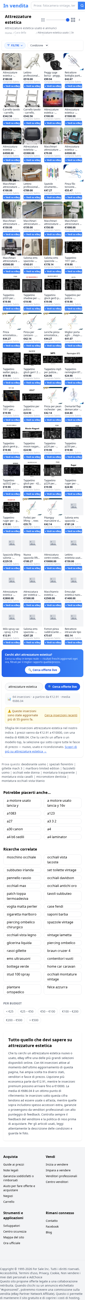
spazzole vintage (60, 922)
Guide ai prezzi (13, 1164)
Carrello (8, 1202)
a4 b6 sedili (15, 837)
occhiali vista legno (21, 935)
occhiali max (16, 885)
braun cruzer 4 (58, 950)
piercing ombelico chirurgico (21, 924)
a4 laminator (57, 837)
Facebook (52, 1226)
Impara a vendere (58, 1170)
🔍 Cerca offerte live (62, 687)
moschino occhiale (21, 857)
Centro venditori (57, 1182)
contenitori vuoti (60, 958)
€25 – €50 (26, 1011)
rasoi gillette (16, 950)
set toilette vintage (61, 870)
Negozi (8, 1196)
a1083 (11, 813)
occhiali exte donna (26, 772)
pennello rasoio (19, 878)
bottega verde (18, 966)
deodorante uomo (33, 764)
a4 (49, 829)
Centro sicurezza (14, 1231)
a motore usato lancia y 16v (59, 803)
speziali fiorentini (61, 764)
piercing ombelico (61, 943)
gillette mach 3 (12, 768)
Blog (49, 1232)
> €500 (33, 1020)
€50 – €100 (47, 1011)
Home (8, 33)
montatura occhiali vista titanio (23, 781)
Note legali (10, 1170)
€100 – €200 (70, 1011)
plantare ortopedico (15, 989)
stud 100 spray (18, 974)
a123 (51, 813)
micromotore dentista (51, 777)
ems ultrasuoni (18, 958)
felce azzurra (57, 987)
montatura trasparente (59, 772)
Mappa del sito (13, 1237)
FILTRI (15, 45)
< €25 (9, 1011)
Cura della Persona (20, 34)
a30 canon (15, 829)
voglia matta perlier (22, 906)
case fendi (55, 906)
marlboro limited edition (42, 768)
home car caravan (61, 966)
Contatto (52, 1221)
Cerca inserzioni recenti (61, 715)
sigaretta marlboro (22, 914)
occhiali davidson (60, 878)
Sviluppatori (11, 1226)
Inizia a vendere (57, 1164)
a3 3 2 (51, 821)
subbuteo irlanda (20, 870)
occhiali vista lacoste (57, 859)
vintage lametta (59, 935)
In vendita (15, 5)
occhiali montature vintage (62, 976)
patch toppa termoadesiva (17, 896)
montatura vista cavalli (17, 777)
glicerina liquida (19, 943)
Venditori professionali (61, 1176)
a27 (9, 821)
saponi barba (57, 914)
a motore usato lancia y (19, 803)
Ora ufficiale (11, 1243)
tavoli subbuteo (59, 893)
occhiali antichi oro (62, 885)
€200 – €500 (14, 1020)
